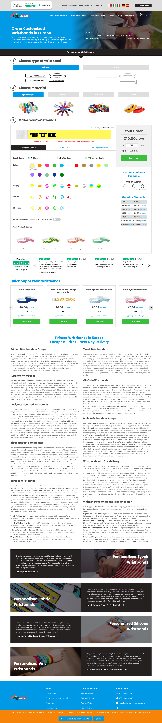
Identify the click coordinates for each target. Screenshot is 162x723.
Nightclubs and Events (92, 514)
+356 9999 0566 (126, 698)
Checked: (17, 208)
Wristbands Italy (118, 5)
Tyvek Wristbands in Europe (21, 516)
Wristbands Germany (123, 5)
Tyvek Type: (18, 158)
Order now (134, 158)
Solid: (15, 165)
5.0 (87, 39)
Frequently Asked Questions (58, 698)
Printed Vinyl (86, 708)
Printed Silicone (88, 698)
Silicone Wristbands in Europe (22, 530)
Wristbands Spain (127, 5)
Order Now (26, 321)
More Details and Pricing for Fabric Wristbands (105, 605)
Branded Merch (98, 16)
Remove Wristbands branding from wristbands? (32, 219)
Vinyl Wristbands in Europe (21, 537)
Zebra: (16, 197)
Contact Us (51, 693)
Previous (11, 308)
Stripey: (16, 186)
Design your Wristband (25, 572)
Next (151, 308)
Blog (120, 16)
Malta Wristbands (110, 5)
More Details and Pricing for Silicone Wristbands (35, 636)
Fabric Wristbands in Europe (22, 523)
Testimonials (51, 708)
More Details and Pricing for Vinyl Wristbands (105, 669)
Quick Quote (144, 5)
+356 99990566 (125, 693)
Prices (111, 16)
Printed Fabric (87, 703)
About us (50, 703)
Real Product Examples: (24, 227)
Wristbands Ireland (114, 5)
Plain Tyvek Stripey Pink (135, 289)
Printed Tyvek (87, 693)
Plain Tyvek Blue (27, 289)
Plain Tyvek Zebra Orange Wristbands (63, 291)
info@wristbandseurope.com (132, 703)
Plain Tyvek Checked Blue (99, 289)
